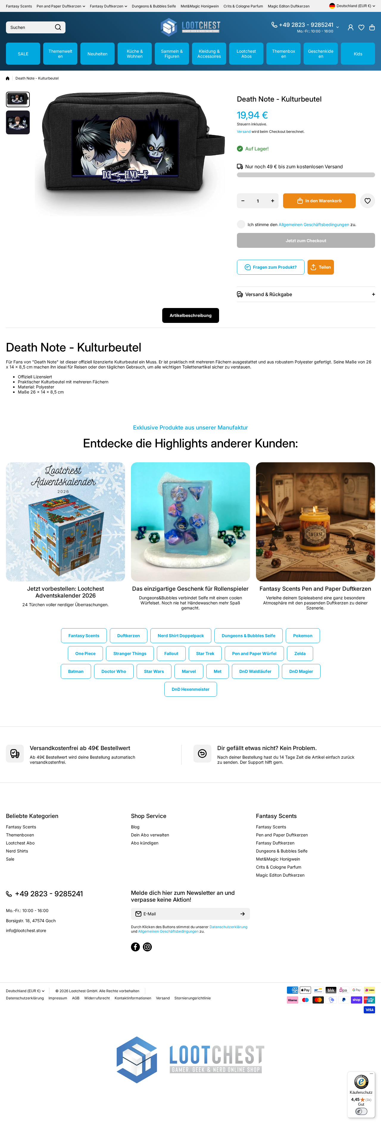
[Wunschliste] (361, 27)
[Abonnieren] (242, 914)
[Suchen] (58, 27)
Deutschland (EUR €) (23, 991)
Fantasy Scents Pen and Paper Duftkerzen (315, 588)
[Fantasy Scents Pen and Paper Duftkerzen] (315, 521)
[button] (372, 27)
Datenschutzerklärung (228, 927)
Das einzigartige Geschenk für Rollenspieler (190, 588)
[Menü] (371, 1075)
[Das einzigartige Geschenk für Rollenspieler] (190, 521)
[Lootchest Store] (190, 27)
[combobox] (35, 27)
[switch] (361, 1111)
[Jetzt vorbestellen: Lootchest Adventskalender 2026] (65, 521)
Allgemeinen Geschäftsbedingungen (314, 224)
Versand (244, 131)
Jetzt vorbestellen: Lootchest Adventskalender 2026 (65, 592)
